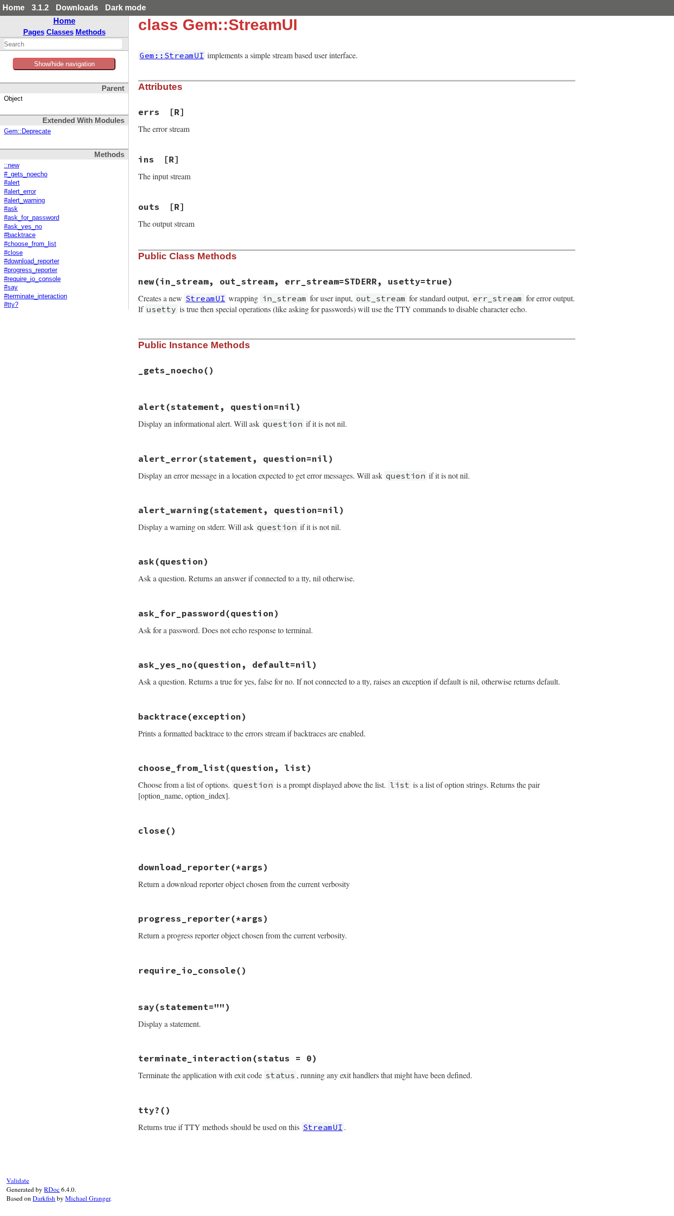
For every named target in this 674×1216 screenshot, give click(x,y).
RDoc (52, 1189)
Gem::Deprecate (27, 131)
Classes (60, 32)
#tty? (11, 304)
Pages (33, 32)
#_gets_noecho (25, 174)
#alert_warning (24, 200)
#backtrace (20, 235)
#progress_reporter (30, 270)
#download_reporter (31, 261)
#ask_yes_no (23, 226)
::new (11, 165)
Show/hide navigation (64, 64)
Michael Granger (87, 1198)
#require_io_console (32, 279)
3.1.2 (40, 7)
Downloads (77, 7)
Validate (17, 1180)
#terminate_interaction (35, 296)
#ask (11, 208)
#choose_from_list (30, 244)
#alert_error (20, 191)
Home (13, 7)
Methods (90, 32)
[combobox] (63, 44)
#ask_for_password (31, 217)
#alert (12, 182)
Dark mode (125, 7)
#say (11, 287)
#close (13, 252)
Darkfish (44, 1198)
